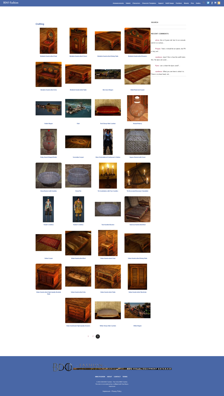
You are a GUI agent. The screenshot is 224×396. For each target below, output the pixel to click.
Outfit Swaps (169, 3)
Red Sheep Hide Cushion (107, 123)
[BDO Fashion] (112, 371)
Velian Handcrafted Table (107, 292)
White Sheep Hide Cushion (108, 326)
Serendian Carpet (78, 157)
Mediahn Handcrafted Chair (48, 56)
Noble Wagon (48, 123)
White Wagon (137, 326)
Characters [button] (136, 3)
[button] (204, 3)
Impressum (112, 386)
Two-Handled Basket (108, 225)
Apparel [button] (160, 3)
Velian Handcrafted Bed (78, 258)
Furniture (179, 3)
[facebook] (211, 3)
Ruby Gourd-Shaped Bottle (48, 157)
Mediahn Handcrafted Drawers (137, 56)
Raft (78, 123)
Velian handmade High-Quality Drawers (78, 326)
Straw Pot (78, 191)
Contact (117, 377)
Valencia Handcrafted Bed (137, 225)
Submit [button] (128, 3)
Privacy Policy (116, 391)
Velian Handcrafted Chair (107, 258)
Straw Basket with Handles (48, 191)
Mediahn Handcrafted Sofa (48, 90)
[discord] (215, 3)
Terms (124, 377)
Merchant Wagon (108, 90)
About (109, 377)
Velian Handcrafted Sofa (78, 292)
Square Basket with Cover (137, 157)
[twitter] (208, 3)
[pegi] (219, 3)
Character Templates (149, 3)
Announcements (118, 3)
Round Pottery (137, 123)
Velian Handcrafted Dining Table (137, 258)
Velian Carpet (48, 258)
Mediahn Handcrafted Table (78, 90)
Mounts (186, 3)
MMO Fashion (100, 377)
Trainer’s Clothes (78, 225)
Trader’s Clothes (49, 225)
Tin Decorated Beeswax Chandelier (137, 191)
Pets (192, 3)
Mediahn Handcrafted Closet (78, 56)
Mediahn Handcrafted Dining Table (107, 56)
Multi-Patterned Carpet (137, 90)
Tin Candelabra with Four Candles (108, 191)
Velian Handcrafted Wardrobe (138, 292)
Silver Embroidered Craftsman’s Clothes (107, 157)
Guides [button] (198, 3)
